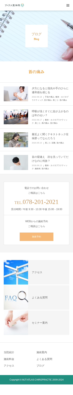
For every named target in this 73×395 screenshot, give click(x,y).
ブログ (40, 365)
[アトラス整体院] (15, 5)
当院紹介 (9, 352)
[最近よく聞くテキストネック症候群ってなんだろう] (16, 139)
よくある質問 (44, 359)
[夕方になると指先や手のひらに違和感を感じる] (16, 93)
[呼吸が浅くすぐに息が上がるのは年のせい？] (16, 116)
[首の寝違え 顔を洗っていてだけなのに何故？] (16, 162)
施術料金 (9, 359)
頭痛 (53, 143)
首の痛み (63, 100)
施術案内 (41, 352)
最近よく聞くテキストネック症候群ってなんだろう (50, 136)
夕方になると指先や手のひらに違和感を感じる (50, 90)
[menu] (68, 5)
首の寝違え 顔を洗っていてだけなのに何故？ (50, 158)
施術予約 (36, 236)
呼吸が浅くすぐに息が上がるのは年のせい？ (50, 113)
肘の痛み (48, 100)
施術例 (37, 169)
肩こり (55, 100)
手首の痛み (49, 97)
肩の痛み (45, 123)
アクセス (9, 365)
